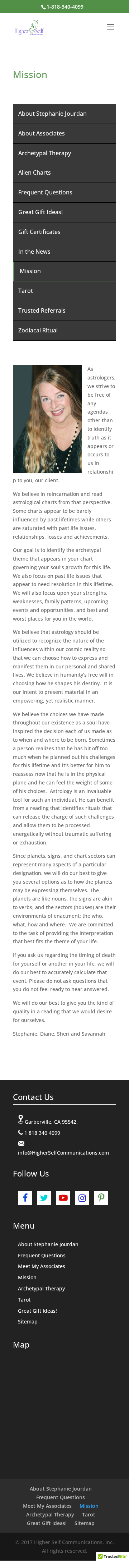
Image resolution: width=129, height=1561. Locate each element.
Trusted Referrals (42, 310)
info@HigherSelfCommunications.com (63, 1152)
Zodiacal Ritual (38, 330)
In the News (34, 251)
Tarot (25, 291)
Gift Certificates (39, 232)
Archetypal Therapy (44, 153)
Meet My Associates (41, 1266)
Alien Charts (34, 172)
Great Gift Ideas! (40, 212)
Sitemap (28, 1321)
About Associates (41, 133)
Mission (30, 271)
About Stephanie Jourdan (52, 114)
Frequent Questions (45, 192)
